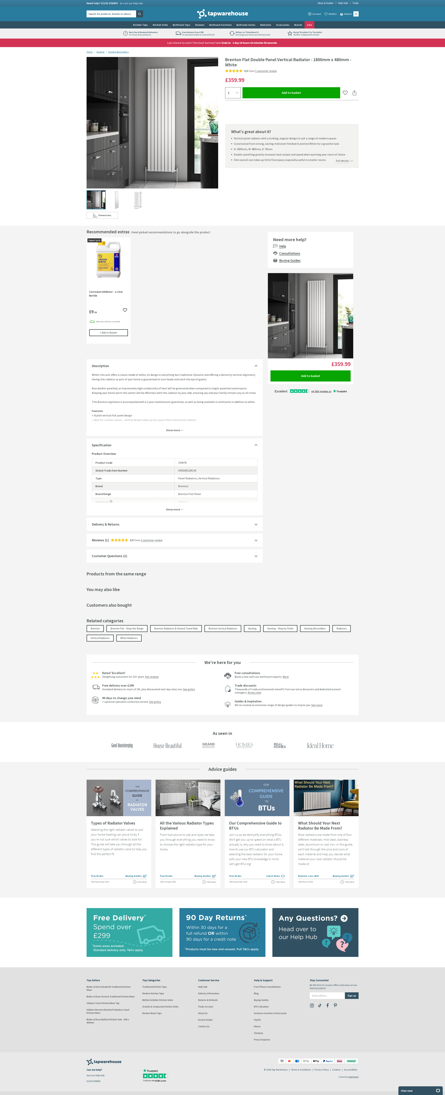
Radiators (265, 24)
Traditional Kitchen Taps (154, 986)
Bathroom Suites (245, 24)
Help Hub (343, 3)
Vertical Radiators (100, 638)
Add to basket (304, 93)
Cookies (336, 1069)
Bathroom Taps (181, 24)
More (286, 676)
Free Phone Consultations (267, 986)
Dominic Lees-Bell (308, 875)
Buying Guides (290, 260)
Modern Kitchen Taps (153, 993)
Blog (256, 993)
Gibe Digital (353, 1077)
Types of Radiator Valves (113, 823)
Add (114, 332)
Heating (100, 52)
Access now (254, 692)
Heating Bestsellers (118, 52)
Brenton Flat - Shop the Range (127, 628)
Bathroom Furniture (220, 24)
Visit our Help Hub (96, 1075)
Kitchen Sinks (160, 24)
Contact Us (203, 1026)
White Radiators (129, 638)
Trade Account (205, 1006)
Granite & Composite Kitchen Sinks (160, 1006)
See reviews (152, 676)
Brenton (95, 628)
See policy (189, 689)
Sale (309, 24)
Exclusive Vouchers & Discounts (270, 1013)
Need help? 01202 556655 (115, 3)
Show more (173, 430)
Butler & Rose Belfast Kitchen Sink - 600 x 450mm (108, 1021)
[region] (175, 293)
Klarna (257, 1026)
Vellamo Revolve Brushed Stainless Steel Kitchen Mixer (108, 1011)
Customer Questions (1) (109, 556)
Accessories (282, 24)
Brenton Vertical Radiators (222, 628)
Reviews (98, 540)
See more (316, 705)
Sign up (351, 995)
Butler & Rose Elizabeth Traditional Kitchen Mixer (109, 988)
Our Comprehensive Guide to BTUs (255, 825)
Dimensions (108, 216)
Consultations (289, 253)
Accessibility (350, 1069)
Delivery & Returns (105, 524)
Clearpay (258, 1033)
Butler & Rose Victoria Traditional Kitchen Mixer (111, 996)
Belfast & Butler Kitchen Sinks (157, 1000)
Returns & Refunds (208, 1000)
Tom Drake (97, 875)
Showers (199, 24)
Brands (298, 24)
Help (282, 246)
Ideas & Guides (326, 3)
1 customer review (266, 71)
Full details (342, 160)
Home (90, 52)
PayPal (257, 1019)
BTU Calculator (261, 1006)
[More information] (111, 501)
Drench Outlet (205, 1019)
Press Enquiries (262, 1039)
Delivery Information (208, 993)
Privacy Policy (321, 1069)
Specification (101, 445)
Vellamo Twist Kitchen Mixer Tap (103, 1003)
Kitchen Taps (140, 24)
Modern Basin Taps (152, 1013)
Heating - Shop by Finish (280, 628)
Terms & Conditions (301, 1069)
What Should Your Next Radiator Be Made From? (320, 825)
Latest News (275, 876)
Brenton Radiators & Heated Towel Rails (176, 628)
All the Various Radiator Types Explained (187, 825)
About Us (203, 1013)
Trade (355, 3)
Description (100, 366)
